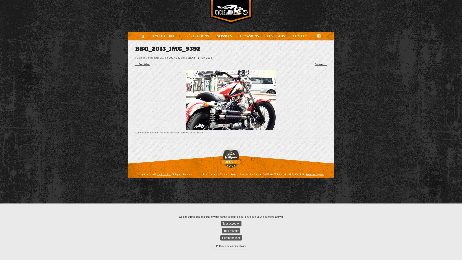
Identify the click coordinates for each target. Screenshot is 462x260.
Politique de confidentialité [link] (231, 245)
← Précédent (142, 64)
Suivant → (321, 64)
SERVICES (224, 36)
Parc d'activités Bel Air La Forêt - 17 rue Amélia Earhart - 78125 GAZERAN (242, 174)
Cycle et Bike (164, 36)
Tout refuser (231, 230)
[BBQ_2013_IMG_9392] (231, 100)
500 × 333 (174, 57)
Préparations (196, 36)
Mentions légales (315, 174)
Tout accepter (231, 223)
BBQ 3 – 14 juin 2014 (200, 57)
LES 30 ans (276, 36)
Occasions (249, 36)
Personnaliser (231, 237)
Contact (301, 36)
